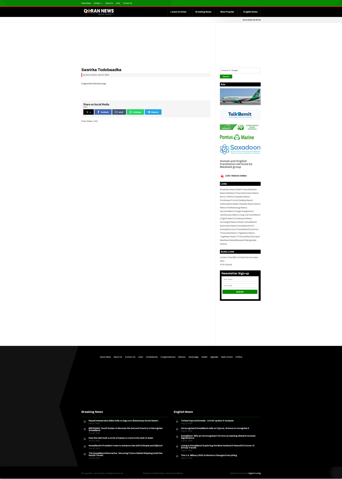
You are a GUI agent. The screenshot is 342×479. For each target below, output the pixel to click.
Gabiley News (245, 200)
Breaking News (203, 12)
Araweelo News (227, 189)
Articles (97, 3)
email (121, 112)
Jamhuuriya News (229, 215)
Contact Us (127, 3)
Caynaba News (241, 197)
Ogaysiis (214, 357)
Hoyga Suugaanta (244, 211)
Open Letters (227, 357)
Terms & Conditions (174, 473)
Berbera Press (234, 193)
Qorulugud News (228, 222)
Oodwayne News (242, 218)
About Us (109, 3)
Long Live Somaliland (249, 215)
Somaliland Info (245, 226)
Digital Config (254, 473)
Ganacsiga (194, 357)
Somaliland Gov (228, 229)
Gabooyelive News (229, 204)
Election (182, 357)
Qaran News (86, 3)
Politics (239, 357)
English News (250, 12)
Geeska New (246, 204)
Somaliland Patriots (247, 229)
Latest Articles (178, 12)
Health (204, 357)
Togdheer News (228, 236)
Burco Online (226, 197)
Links (118, 3)
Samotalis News (228, 226)
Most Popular (227, 12)
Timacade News (228, 233)
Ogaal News (227, 218)
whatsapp (137, 112)
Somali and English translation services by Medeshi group (236, 164)
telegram (155, 112)
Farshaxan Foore (228, 200)
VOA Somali (226, 264)
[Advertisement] (145, 49)
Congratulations (168, 357)
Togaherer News (245, 233)
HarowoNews (226, 211)
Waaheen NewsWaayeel (232, 240)
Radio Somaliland (247, 222)
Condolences (152, 357)
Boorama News (250, 193)
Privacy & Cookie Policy (153, 473)
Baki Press (242, 189)
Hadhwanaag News (236, 207)
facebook (105, 112)
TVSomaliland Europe (248, 236)
